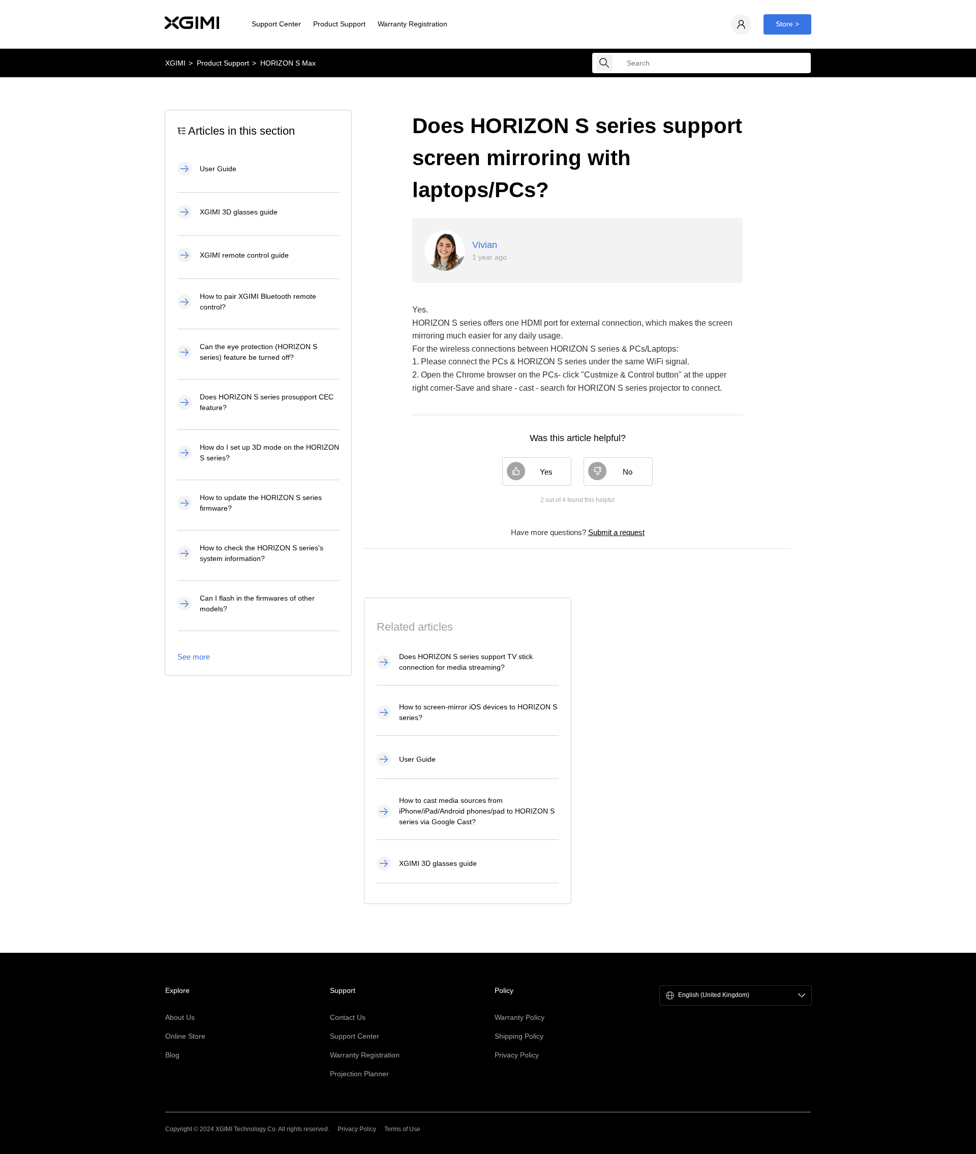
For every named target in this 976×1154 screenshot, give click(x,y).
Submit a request (616, 532)
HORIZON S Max (288, 63)
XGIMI (175, 63)
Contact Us (347, 1017)
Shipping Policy (519, 1036)
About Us (180, 1017)
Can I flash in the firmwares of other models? (257, 603)
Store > (787, 24)
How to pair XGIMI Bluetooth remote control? (258, 301)
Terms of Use (402, 1129)
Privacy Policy (517, 1055)
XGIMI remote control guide (244, 255)
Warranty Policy (519, 1017)
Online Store (185, 1036)
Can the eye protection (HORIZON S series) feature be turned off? (258, 351)
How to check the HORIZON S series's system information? (261, 553)
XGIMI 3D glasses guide (239, 212)
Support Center (276, 24)
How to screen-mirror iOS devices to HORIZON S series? (478, 712)
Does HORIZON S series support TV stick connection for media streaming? (466, 661)
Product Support (339, 24)
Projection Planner (359, 1074)
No (627, 471)
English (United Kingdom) (713, 995)
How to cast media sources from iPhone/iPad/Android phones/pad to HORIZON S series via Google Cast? (477, 811)
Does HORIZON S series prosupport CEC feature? (266, 402)
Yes (546, 471)
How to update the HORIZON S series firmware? (261, 502)
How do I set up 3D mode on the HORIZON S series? (269, 452)
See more (193, 656)
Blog (172, 1055)
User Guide (218, 169)
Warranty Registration (412, 24)
